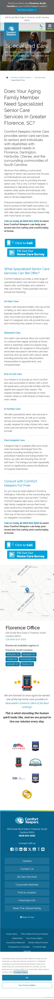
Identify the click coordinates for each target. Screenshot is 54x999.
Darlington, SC (29, 654)
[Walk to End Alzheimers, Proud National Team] (18, 779)
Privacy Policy (12, 934)
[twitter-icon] (29, 849)
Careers (27, 861)
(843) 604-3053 (31, 221)
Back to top (28, 917)
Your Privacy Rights (34, 938)
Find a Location (27, 892)
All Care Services (27, 876)
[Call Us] (41, 28)
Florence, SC (27, 664)
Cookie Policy (17, 938)
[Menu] (50, 27)
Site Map (27, 951)
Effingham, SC (13, 654)
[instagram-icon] (16, 849)
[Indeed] (38, 849)
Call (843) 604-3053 (16, 639)
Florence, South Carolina (21, 77)
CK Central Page (39, 947)
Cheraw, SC (12, 659)
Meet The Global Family (27, 908)
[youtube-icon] (34, 849)
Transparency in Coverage (18, 947)
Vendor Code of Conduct (38, 943)
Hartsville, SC (12, 664)
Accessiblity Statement (15, 943)
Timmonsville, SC (27, 659)
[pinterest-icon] (25, 849)
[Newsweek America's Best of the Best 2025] (18, 766)
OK (27, 978)
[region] (27, 974)
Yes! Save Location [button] (25, 10)
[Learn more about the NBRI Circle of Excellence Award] (27, 798)
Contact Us (27, 868)
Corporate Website (27, 884)
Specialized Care (18, 80)
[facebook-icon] (12, 849)
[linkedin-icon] (20, 849)
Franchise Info (27, 900)
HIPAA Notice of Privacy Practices (34, 934)
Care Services (39, 77)
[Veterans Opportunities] (18, 750)
